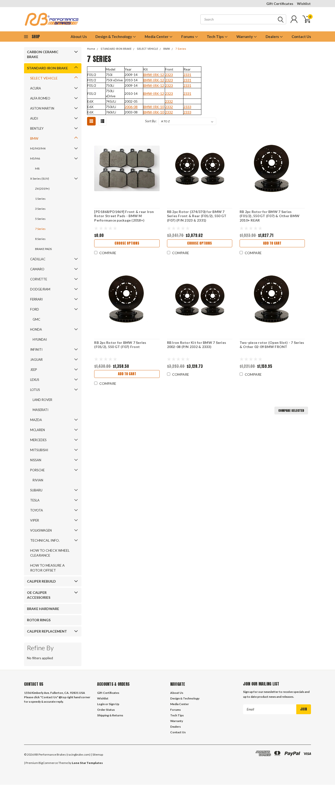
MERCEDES (38, 440)
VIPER (34, 520)
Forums (188, 36)
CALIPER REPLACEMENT (47, 631)
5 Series (40, 219)
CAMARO (37, 269)
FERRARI (36, 299)
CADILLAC (37, 259)
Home (91, 48)
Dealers (273, 36)
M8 (37, 168)
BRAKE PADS (43, 249)
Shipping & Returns (110, 715)
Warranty (245, 36)
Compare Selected (291, 410)
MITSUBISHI (39, 450)
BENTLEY (36, 128)
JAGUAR (36, 359)
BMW (34, 138)
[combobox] (243, 19)
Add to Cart (272, 243)
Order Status (106, 709)
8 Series (40, 239)
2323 (169, 75)
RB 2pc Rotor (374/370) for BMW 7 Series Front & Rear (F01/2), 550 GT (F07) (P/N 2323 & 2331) (197, 216)
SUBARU (36, 490)
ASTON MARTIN (42, 108)
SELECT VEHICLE (44, 78)
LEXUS (34, 380)
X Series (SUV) (39, 178)
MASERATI (40, 410)
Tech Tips (215, 36)
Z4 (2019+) (42, 188)
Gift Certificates (279, 3)
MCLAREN (37, 430)
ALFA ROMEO (40, 98)
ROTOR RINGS (39, 620)
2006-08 (131, 107)
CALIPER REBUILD (41, 581)
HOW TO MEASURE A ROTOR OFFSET (47, 567)
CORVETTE (38, 279)
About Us (79, 36)
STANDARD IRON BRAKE (47, 68)
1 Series (40, 198)
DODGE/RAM (40, 289)
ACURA (35, 88)
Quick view (127, 168)
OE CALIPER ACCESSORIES (38, 594)
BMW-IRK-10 (153, 107)
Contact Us (301, 36)
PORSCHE (37, 470)
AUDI (34, 118)
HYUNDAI (40, 339)
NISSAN (35, 460)
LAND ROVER (42, 400)
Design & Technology (114, 36)
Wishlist (304, 3)
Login (101, 704)
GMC (36, 319)
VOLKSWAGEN (41, 530)
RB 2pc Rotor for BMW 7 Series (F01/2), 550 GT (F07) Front (120, 344)
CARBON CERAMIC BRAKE (42, 54)
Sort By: (150, 121)
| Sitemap (97, 754)
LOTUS (35, 390)
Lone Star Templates (87, 763)
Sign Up (114, 704)
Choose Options (127, 243)
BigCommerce (48, 763)
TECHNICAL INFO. (45, 540)
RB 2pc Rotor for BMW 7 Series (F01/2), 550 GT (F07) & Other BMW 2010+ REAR (269, 216)
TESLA (34, 500)
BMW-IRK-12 (153, 75)
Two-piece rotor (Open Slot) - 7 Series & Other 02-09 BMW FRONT (272, 344)
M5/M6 (35, 158)
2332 (169, 101)
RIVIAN (38, 480)
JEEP (33, 370)
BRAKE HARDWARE (43, 609)
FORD (34, 309)
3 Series (40, 209)
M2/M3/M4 (37, 148)
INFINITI (36, 349)
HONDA (36, 329)
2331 (187, 75)
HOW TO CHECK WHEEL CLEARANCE (50, 552)
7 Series (40, 229)
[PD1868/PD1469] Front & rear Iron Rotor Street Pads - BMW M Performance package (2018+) (124, 216)
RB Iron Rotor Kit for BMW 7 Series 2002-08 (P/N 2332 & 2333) (196, 344)
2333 (187, 107)
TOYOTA (36, 510)
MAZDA (36, 420)
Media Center (157, 36)
